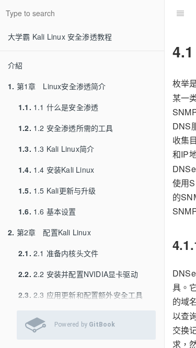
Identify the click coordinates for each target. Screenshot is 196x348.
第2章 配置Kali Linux (49, 232)
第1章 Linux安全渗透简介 (57, 86)
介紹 (15, 65)
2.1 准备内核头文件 (58, 253)
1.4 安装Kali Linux (56, 169)
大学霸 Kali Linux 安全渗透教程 (60, 36)
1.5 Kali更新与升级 (57, 190)
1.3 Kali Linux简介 (56, 148)
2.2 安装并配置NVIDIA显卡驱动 (78, 274)
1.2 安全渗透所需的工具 (65, 128)
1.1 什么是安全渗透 (58, 107)
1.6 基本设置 (47, 211)
